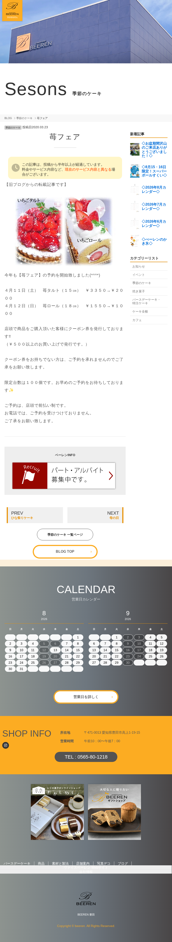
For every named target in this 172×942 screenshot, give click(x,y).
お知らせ (138, 266)
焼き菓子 (138, 291)
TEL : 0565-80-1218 (86, 757)
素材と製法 (60, 863)
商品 (41, 863)
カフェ (137, 320)
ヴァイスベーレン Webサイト (86, 867)
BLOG (8, 118)
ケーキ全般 (140, 311)
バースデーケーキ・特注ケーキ (146, 301)
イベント (138, 274)
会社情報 (86, 872)
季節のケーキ (24, 118)
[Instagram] (5, 745)
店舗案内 (83, 863)
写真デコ (103, 863)
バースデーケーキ (17, 863)
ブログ (123, 863)
